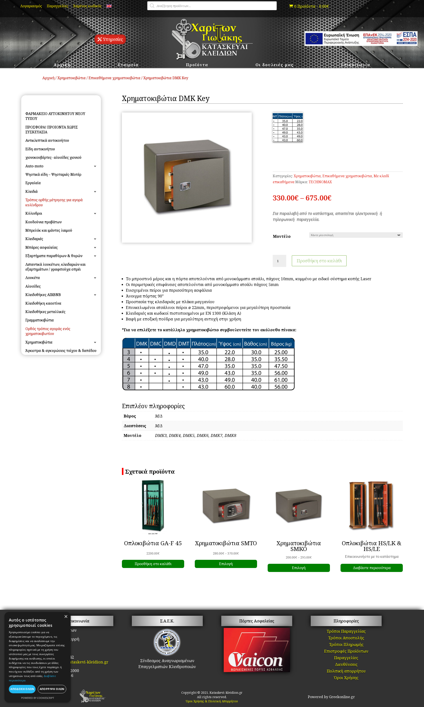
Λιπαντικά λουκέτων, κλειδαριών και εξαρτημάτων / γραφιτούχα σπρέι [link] (55, 267)
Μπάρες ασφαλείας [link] (41, 247)
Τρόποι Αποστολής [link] (346, 638)
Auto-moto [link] (34, 166)
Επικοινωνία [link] (355, 65)
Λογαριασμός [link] (31, 6)
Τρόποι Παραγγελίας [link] (346, 632)
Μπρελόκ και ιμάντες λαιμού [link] (48, 230)
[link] (109, 7)
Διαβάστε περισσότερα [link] (372, 567)
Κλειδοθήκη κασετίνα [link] (43, 303)
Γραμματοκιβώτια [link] (39, 320)
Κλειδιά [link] (31, 191)
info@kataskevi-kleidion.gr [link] (82, 662)
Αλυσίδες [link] (33, 286)
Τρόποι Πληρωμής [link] (346, 645)
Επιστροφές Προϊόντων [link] (346, 652)
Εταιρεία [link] (128, 65)
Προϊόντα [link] (197, 65)
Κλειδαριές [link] (34, 238)
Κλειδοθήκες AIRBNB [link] (43, 294)
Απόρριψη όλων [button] (52, 689)
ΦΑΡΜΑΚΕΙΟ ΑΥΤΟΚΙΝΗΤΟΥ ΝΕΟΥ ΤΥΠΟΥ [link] (55, 116)
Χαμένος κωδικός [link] (87, 6)
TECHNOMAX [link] (320, 181)
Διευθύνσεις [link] (346, 665)
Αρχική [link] (62, 65)
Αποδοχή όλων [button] (22, 689)
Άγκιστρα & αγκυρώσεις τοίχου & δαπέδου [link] (61, 350)
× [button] (65, 616)
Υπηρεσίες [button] (113, 39)
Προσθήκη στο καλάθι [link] (153, 563)
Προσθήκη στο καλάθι (319, 261)
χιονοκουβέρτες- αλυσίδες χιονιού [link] (53, 157)
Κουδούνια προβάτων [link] (43, 221)
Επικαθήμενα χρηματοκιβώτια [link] (114, 77)
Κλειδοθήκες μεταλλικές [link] (45, 311)
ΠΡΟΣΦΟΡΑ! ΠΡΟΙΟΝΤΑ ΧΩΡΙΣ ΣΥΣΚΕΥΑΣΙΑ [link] (51, 129)
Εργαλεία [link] (33, 182)
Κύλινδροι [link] (33, 213)
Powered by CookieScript (37, 697)
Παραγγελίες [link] (57, 6)
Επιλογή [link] (226, 563)
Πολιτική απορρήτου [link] (346, 671)
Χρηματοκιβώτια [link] (71, 77)
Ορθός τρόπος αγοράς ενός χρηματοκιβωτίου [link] (47, 331)
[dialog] (37, 657)
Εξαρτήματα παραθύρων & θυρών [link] (53, 255)
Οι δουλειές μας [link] (275, 65)
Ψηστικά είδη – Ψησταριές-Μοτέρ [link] (53, 174)
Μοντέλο (282, 236)
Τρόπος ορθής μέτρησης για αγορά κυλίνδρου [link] (54, 202)
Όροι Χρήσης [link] (346, 678)
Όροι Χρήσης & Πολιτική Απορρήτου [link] (212, 701)
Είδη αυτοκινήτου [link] (40, 149)
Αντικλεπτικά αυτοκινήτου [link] (47, 140)
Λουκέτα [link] (32, 277)
